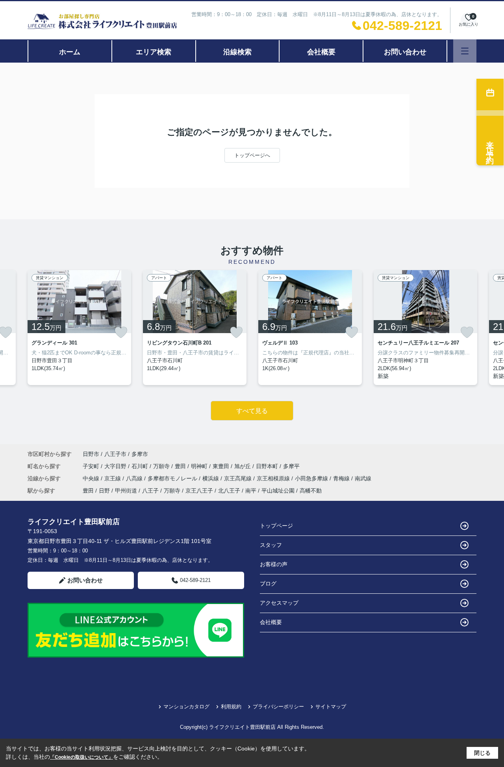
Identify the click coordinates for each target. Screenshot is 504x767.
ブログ (268, 583)
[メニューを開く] (464, 51)
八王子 (150, 490)
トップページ (276, 525)
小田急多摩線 (312, 478)
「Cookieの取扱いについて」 (81, 757)
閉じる (482, 753)
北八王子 (229, 490)
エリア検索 (153, 52)
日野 (104, 490)
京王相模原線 (274, 478)
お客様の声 (273, 564)
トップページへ (252, 155)
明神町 (200, 466)
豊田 (181, 466)
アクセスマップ (279, 603)
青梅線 (342, 478)
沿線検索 (237, 52)
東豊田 (222, 466)
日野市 (91, 454)
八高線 (135, 478)
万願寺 (162, 466)
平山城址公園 (278, 490)
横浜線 (211, 478)
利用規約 (231, 707)
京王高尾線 (238, 478)
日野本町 (268, 466)
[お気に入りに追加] (121, 332)
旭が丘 (243, 466)
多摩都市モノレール (173, 478)
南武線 (363, 478)
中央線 (92, 478)
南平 (250, 490)
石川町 (141, 466)
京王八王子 (199, 490)
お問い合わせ (405, 52)
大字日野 (116, 466)
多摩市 (140, 454)
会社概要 (321, 52)
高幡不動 (311, 490)
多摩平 (291, 466)
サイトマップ (330, 707)
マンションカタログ (186, 707)
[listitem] (79, 327)
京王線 (113, 478)
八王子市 (115, 454)
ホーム (69, 52)
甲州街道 (126, 490)
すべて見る (252, 411)
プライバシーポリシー (278, 707)
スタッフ (271, 545)
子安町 (92, 466)
